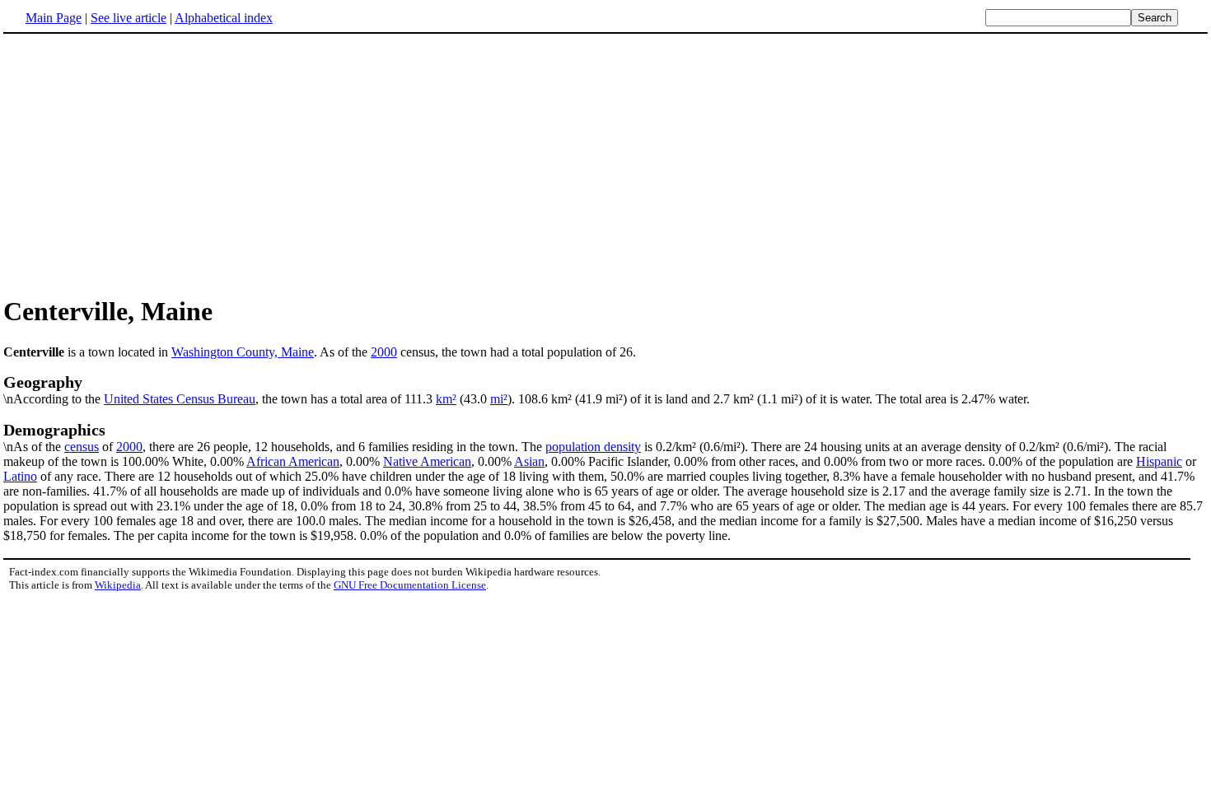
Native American (427, 461)
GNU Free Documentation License (410, 585)
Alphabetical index (224, 18)
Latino (20, 476)
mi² (498, 399)
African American (292, 461)
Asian (529, 461)
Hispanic (1159, 461)
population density (593, 447)
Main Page (54, 18)
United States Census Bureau (179, 399)
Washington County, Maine (242, 352)
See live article (128, 18)
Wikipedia (118, 585)
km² (446, 399)
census (81, 447)
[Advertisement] (141, 164)
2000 (384, 352)
